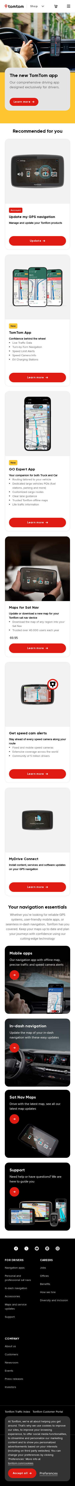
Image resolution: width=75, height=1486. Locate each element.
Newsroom (11, 1362)
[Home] (14, 6)
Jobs (43, 1268)
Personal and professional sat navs (18, 1278)
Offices (44, 1276)
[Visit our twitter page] (27, 1248)
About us (10, 1346)
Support (10, 1317)
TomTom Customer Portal (48, 1412)
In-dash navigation (16, 1288)
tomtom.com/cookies (20, 1463)
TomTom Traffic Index (17, 1412)
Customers (11, 1354)
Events (9, 1371)
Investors (10, 1387)
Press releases (14, 1379)
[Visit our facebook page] (17, 1248)
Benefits (45, 1284)
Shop (34, 6)
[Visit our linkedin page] (48, 1248)
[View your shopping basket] (58, 6)
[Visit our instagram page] (58, 1248)
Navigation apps (15, 1268)
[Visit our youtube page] (37, 1248)
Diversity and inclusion (54, 1300)
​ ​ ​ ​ (6, 1325)
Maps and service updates (16, 1306)
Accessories (12, 1296)
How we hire (48, 1292)
